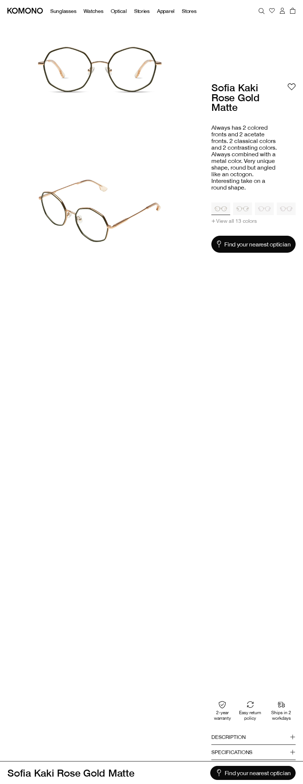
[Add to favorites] (291, 87)
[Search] (262, 10)
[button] (234, 221)
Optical (119, 11)
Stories (142, 11)
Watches (93, 11)
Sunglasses (63, 11)
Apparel (165, 11)
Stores (189, 11)
